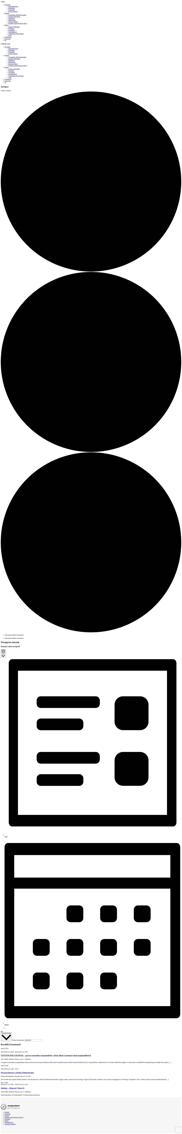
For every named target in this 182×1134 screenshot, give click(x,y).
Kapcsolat (8, 1114)
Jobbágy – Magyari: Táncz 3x (12, 1088)
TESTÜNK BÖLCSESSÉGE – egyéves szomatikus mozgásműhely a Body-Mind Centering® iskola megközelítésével (46, 1055)
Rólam (7, 1121)
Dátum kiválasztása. (18, 1040)
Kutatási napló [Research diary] (14, 1117)
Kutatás (7, 1116)
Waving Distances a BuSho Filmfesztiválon (17, 1073)
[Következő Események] (5, 1028)
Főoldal (7, 1112)
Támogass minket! (10, 1124)
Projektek (7, 1119)
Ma (2, 1031)
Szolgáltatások (9, 1122)
